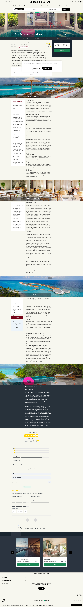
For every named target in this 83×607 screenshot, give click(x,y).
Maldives (17, 32)
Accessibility (50, 605)
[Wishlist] (73, 2)
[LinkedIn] (77, 595)
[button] (70, 2)
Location (36, 38)
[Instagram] (71, 595)
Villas (20, 5)
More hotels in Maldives (24, 46)
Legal (26, 605)
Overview (16, 38)
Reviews (47, 38)
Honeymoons (32, 5)
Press (33, 605)
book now (62, 50)
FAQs (30, 605)
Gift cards (45, 605)
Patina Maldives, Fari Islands (25, 559)
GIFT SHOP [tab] (72, 574)
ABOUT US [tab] (59, 574)
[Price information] (70, 34)
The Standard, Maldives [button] (17, 9)
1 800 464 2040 (65, 53)
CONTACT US (79, 574)
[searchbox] (28, 9)
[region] (42, 66)
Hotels (14, 5)
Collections (4, 577)
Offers (25, 5)
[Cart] (75, 2)
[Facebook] (74, 595)
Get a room (67, 38)
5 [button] (44, 569)
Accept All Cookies (47, 68)
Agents (36, 605)
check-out (65, 44)
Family (55, 5)
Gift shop (68, 5)
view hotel (28, 564)
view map (17, 317)
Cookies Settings (36, 68)
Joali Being (47, 559)
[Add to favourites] (12, 34)
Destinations (48, 5)
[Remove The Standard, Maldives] (23, 9)
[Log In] (79, 2)
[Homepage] (41, 1)
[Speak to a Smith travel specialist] (70, 2)
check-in (57, 44)
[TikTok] (80, 595)
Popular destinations (6, 580)
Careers (40, 605)
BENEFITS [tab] (65, 574)
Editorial (61, 5)
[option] (28, 552)
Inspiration (40, 5)
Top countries (5, 574)
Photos (27, 38)
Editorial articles (5, 583)
